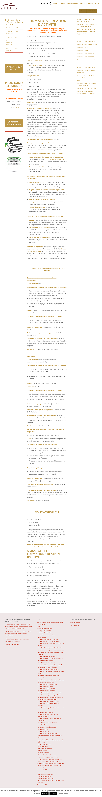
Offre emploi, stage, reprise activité (47, 757)
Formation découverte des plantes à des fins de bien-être (86, 92)
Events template (42, 637)
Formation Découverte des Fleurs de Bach (49, 665)
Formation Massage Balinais (85, 57)
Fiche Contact (17, 108)
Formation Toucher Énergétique (46, 727)
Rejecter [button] (53, 794)
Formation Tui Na (82, 48)
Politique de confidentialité (45, 774)
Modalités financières (43, 753)
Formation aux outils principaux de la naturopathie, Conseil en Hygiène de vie (86, 32)
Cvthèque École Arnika (44, 631)
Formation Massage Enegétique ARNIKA (49, 695)
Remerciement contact (44, 776)
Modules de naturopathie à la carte (47, 755)
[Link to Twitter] (95, 3)
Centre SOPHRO (72, 3)
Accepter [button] (44, 794)
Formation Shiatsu (82, 51)
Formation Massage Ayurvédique (87, 60)
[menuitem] (28, 10)
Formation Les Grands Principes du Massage (50, 680)
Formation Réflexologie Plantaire (87, 44)
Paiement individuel (43, 770)
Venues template (42, 785)
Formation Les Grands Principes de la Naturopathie (86, 84)
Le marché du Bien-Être (44, 744)
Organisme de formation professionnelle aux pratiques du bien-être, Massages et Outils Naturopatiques (50, 766)
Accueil (55, 3)
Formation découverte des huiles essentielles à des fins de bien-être (87, 78)
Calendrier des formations (45, 628)
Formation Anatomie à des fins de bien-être (86, 72)
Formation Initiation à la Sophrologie (48, 669)
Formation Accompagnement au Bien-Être (49, 648)
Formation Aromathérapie (45, 661)
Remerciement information (45, 778)
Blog (81, 3)
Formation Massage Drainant (85, 54)
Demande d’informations (44, 633)
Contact (62, 3)
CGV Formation (74, 625)
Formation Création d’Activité (46, 663)
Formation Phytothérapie (45, 712)
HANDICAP (89, 3)
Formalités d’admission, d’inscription (48, 639)
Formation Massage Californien (46, 688)
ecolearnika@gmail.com (57, 159)
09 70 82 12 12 (46, 3)
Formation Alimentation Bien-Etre (47, 656)
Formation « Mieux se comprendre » (48, 641)
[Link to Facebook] (98, 3)
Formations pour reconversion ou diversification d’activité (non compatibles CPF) (49, 736)
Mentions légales (42, 750)
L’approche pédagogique (44, 748)
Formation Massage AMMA (45, 682)
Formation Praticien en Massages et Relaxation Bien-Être (87, 25)
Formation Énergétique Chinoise (86, 88)
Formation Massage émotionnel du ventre (49, 693)
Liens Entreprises (42, 746)
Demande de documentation (46, 635)
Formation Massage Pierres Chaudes (48, 701)
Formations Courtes (43, 731)
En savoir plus (63, 794)
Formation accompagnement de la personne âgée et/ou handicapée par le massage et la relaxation (50, 652)
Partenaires (40, 772)
